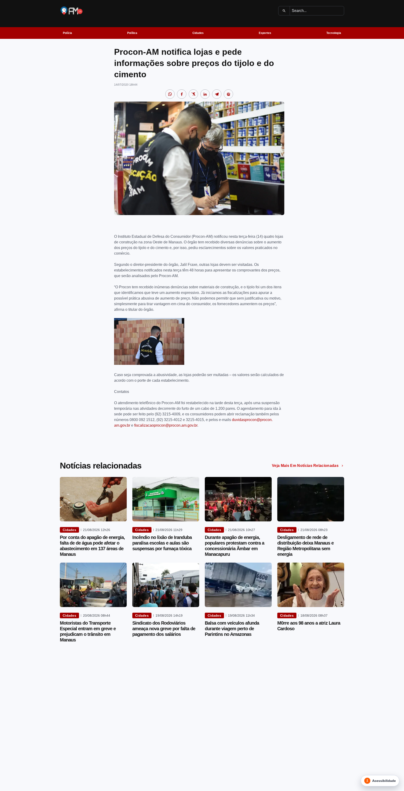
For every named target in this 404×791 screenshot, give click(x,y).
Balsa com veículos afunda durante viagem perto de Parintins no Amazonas (232, 628)
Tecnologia (333, 33)
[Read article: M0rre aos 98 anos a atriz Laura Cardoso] (310, 585)
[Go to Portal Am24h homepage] (71, 11)
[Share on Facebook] (181, 94)
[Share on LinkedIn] (205, 94)
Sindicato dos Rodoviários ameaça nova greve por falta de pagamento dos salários (163, 628)
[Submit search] (284, 10)
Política (132, 33)
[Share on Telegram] (216, 94)
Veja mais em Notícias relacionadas (305, 466)
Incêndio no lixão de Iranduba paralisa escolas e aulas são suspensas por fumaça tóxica (162, 543)
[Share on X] (193, 94)
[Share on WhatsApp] (170, 94)
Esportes (265, 33)
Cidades (198, 33)
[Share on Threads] (228, 94)
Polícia (67, 33)
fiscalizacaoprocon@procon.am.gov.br (165, 425)
